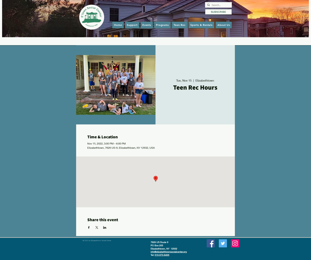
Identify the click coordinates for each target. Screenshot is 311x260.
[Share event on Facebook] (88, 227)
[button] (162, 25)
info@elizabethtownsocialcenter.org (169, 251)
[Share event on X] (96, 227)
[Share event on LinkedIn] (104, 227)
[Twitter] (223, 243)
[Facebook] (211, 243)
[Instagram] (235, 243)
